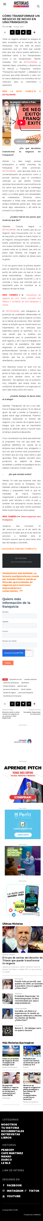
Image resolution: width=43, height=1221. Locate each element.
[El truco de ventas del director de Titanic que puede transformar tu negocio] (22, 939)
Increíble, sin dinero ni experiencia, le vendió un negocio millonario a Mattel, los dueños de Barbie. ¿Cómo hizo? (28, 1015)
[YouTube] (3, 1196)
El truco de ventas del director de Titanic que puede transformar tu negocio (22, 960)
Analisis (25, 1067)
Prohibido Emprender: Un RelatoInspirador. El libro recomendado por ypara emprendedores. (27, 999)
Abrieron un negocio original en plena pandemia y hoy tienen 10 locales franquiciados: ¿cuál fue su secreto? (31, 1092)
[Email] (28, 32)
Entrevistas (6, 1098)
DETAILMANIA (30, 62)
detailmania (25, 683)
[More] (34, 32)
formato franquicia (9, 686)
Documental (19, 979)
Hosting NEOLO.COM (10, 1210)
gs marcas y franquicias (11, 689)
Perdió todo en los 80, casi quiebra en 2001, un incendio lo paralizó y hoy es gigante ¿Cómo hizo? (29, 984)
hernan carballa (26, 689)
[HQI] (3, 27)
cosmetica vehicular (30, 679)
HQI (10, 26)
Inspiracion (18, 993)
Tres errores (19, 1025)
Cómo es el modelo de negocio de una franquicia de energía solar (10, 1062)
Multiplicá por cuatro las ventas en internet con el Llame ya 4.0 (31, 1062)
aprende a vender (8, 954)
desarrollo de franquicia (11, 683)
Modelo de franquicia (9, 1067)
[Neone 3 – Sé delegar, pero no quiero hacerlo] (7, 1031)
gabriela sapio (22, 686)
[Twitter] (23, 32)
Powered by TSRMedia (32, 1215)
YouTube (13, 1196)
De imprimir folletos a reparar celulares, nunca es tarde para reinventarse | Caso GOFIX (10, 1090)
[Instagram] (3, 1191)
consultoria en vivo (15, 679)
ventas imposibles (21, 1008)
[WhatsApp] (12, 32)
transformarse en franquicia (12, 696)
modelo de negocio (9, 692)
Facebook (14, 1185)
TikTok (34, 1190)
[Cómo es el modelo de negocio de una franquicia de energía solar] (11, 1051)
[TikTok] (25, 1191)
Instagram (15, 1190)
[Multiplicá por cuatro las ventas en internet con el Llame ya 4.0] (32, 1051)
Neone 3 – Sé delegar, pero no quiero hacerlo (28, 1029)
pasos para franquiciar (25, 692)
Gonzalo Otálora (16, 579)
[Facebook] (17, 32)
